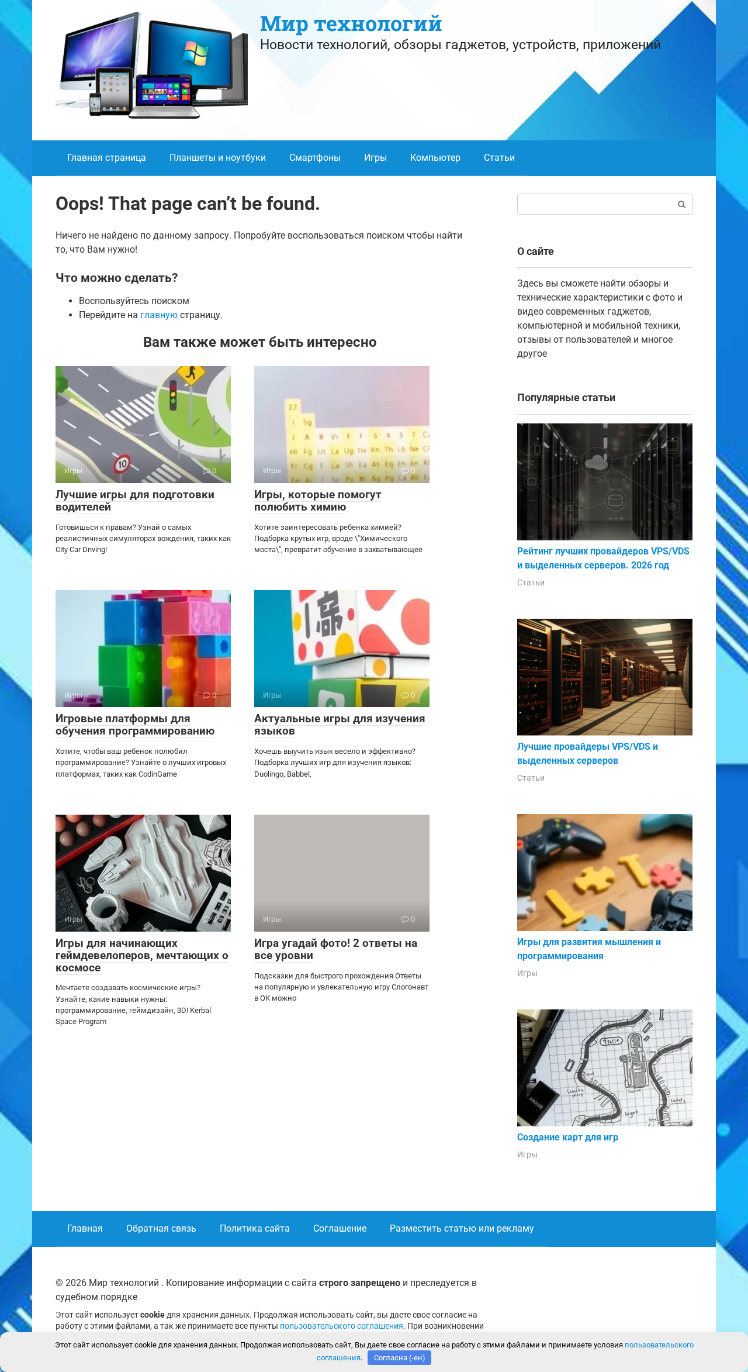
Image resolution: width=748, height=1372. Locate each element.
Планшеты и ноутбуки (217, 157)
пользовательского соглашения (341, 1326)
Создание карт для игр (567, 1137)
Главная (85, 1228)
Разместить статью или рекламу (462, 1228)
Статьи (499, 157)
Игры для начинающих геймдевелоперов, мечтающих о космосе (142, 955)
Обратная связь (161, 1228)
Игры (375, 157)
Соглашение (339, 1228)
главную (159, 314)
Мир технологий (351, 23)
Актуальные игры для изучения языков (339, 724)
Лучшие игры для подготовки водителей (135, 500)
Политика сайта (255, 1228)
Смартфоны (315, 157)
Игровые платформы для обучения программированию (135, 724)
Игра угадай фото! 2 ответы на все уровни (335, 949)
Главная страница (106, 157)
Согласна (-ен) (399, 1357)
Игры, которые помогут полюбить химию (318, 500)
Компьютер (435, 157)
